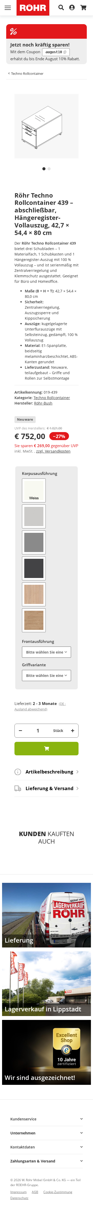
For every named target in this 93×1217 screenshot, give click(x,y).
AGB (35, 1192)
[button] (46, 1119)
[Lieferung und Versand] (46, 915)
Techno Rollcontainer (52, 397)
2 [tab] (49, 168)
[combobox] (46, 652)
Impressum (18, 1192)
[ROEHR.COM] (33, 8)
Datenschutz (19, 1198)
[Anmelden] (72, 8)
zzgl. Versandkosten (53, 451)
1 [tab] (43, 168)
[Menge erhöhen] (72, 730)
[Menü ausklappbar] (7, 7)
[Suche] (61, 8)
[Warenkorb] (83, 8)
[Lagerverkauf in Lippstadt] (46, 983)
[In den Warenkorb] (14, 91)
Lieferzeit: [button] (40, 706)
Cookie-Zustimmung (57, 1192)
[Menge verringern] (20, 730)
